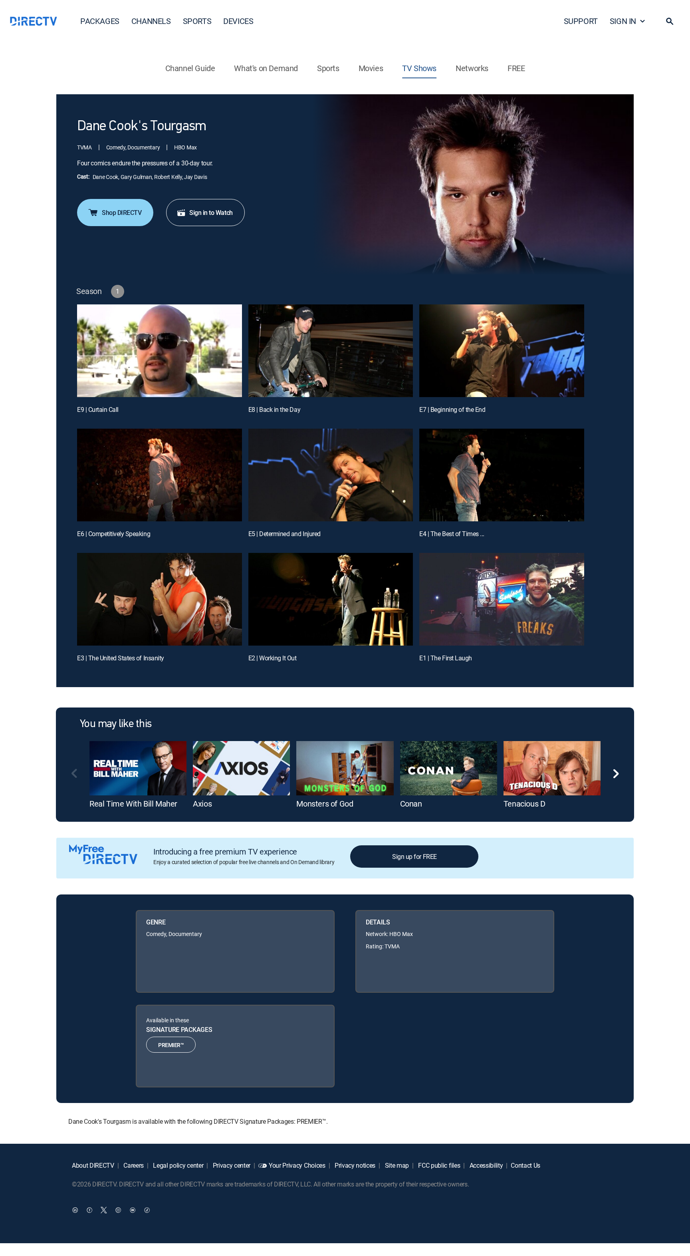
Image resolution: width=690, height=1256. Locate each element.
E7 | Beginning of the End (452, 409)
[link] (137, 768)
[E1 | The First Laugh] (501, 599)
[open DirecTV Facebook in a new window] (89, 1210)
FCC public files (438, 1165)
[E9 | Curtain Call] (159, 350)
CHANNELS (151, 21)
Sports (328, 68)
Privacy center (230, 1165)
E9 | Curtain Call (98, 409)
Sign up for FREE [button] (414, 856)
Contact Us (525, 1165)
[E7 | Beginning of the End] (501, 350)
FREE (516, 68)
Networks (472, 68)
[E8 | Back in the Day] (330, 350)
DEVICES (238, 21)
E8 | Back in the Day (274, 409)
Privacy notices (354, 1165)
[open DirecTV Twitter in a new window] (104, 1210)
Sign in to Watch (210, 212)
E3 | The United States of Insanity (120, 658)
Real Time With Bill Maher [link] (133, 803)
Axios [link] (202, 803)
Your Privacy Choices (297, 1165)
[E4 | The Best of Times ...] (501, 475)
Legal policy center (178, 1165)
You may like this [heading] (115, 724)
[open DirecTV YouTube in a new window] (132, 1210)
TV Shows (419, 68)
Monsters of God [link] (324, 803)
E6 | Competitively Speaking (113, 533)
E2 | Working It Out (272, 658)
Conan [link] (411, 803)
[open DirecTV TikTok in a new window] (147, 1210)
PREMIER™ (171, 1045)
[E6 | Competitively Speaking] (159, 475)
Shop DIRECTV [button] (121, 212)
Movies (371, 68)
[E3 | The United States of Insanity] (159, 599)
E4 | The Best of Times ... (451, 533)
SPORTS (197, 21)
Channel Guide (190, 68)
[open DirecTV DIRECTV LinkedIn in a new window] (75, 1210)
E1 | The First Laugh (445, 658)
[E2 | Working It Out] (330, 599)
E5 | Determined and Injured (284, 533)
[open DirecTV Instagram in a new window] (118, 1210)
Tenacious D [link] (524, 803)
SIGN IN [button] (623, 21)
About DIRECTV (93, 1165)
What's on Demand (266, 68)
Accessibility (485, 1165)
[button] (669, 21)
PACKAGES (99, 21)
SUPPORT (581, 21)
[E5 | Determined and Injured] (330, 475)
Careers (133, 1165)
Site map (396, 1165)
